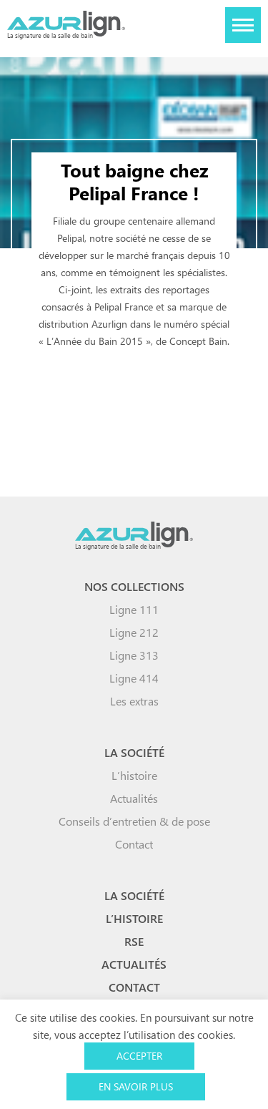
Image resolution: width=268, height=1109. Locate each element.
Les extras (134, 700)
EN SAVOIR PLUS (136, 1086)
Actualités (134, 798)
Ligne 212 (134, 632)
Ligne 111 (134, 609)
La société (134, 752)
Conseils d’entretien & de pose (134, 821)
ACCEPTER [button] (139, 1055)
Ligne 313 (134, 655)
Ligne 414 (134, 677)
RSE (134, 941)
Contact (134, 843)
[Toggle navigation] (243, 25)
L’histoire (134, 775)
